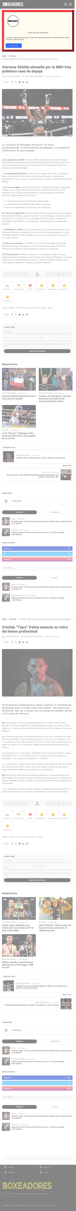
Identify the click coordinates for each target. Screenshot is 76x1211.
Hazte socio (13, 46)
